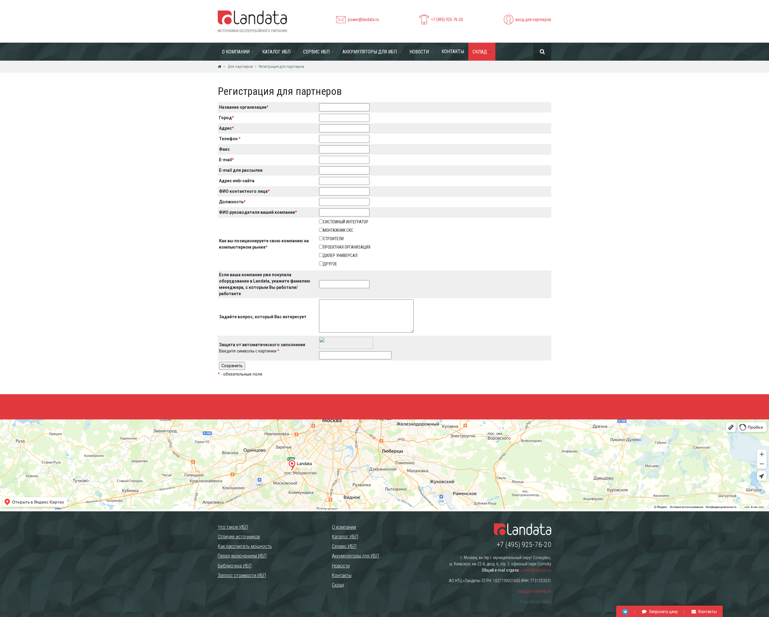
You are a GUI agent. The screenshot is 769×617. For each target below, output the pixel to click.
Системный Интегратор (345, 221)
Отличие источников (239, 537)
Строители (333, 238)
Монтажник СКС (338, 230)
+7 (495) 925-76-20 (447, 19)
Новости (419, 52)
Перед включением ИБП (242, 556)
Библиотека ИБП (234, 566)
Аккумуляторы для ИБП (369, 52)
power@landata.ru (363, 19)
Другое (330, 264)
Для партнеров (240, 66)
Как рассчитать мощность (245, 546)
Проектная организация (346, 247)
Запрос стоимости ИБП (242, 575)
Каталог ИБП (276, 52)
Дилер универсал (340, 255)
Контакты (453, 51)
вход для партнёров (533, 19)
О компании (236, 52)
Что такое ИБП (233, 527)
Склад (480, 52)
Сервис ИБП (316, 52)
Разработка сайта (535, 601)
